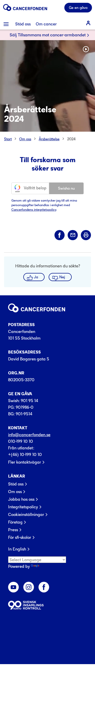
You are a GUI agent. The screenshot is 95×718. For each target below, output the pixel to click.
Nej (62, 276)
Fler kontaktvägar (24, 462)
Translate (49, 566)
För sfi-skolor (19, 537)
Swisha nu (66, 188)
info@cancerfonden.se (29, 434)
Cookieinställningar (26, 514)
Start (8, 138)
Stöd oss (16, 484)
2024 (71, 138)
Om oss (25, 138)
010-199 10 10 (20, 441)
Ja (36, 276)
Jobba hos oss (21, 499)
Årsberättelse (49, 138)
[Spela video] (86, 49)
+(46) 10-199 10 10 (25, 454)
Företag (15, 522)
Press (13, 529)
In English (17, 549)
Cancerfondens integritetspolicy (33, 209)
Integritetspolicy (23, 507)
